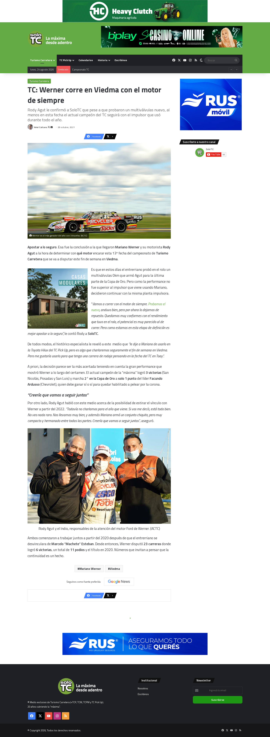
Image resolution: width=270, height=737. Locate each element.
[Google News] (119, 582)
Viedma (115, 568)
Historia (102, 60)
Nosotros (143, 688)
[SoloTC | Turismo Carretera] (50, 39)
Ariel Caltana (40, 127)
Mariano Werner (90, 568)
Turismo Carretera (41, 60)
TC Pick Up (65, 60)
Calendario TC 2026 (82, 69)
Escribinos (121, 60)
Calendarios (86, 60)
